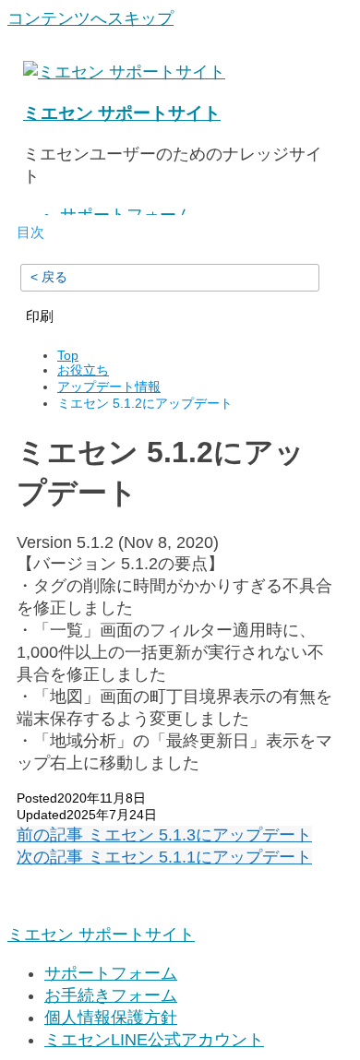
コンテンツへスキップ (90, 18)
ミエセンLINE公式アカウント (154, 1039)
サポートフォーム (110, 973)
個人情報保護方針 (110, 1017)
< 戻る (48, 276)
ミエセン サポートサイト (122, 113)
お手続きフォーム (110, 995)
